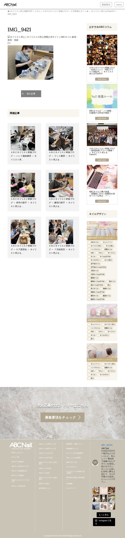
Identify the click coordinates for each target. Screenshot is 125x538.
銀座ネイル (107, 296)
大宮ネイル (94, 271)
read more (102, 79)
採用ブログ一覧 (71, 462)
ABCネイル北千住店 (46, 458)
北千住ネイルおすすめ (98, 267)
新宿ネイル (94, 278)
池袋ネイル (107, 288)
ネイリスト (111, 253)
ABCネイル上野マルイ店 (47, 444)
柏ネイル (112, 281)
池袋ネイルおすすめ (97, 292)
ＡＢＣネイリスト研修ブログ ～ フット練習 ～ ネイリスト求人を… (62, 156)
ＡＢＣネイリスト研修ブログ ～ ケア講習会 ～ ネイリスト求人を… (24, 249)
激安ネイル (94, 296)
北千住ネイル (95, 264)
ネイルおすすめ (105, 256)
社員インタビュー (17, 452)
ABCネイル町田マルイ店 (47, 448)
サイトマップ (70, 488)
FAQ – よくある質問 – (74, 458)
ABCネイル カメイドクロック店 (20, 480)
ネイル (93, 256)
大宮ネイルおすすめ (97, 274)
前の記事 (31, 93)
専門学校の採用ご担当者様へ (75, 478)
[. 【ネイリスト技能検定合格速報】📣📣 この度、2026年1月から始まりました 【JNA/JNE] (103, 490)
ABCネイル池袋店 (17, 475)
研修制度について (72, 448)
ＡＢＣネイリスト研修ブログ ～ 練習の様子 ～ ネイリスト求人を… (62, 202)
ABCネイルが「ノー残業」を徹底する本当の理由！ (101, 112)
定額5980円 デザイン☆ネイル (100, 238)
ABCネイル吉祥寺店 (18, 486)
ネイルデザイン (71, 467)
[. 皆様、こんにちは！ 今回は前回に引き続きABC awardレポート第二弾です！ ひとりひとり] (95, 498)
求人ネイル (94, 288)
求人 (109, 285)
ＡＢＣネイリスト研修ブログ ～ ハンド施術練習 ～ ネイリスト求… (24, 156)
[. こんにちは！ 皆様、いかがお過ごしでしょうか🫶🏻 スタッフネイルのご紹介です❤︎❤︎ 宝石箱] (103, 506)
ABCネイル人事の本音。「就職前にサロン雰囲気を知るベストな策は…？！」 (102, 194)
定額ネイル (108, 249)
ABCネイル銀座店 (17, 461)
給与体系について (45, 488)
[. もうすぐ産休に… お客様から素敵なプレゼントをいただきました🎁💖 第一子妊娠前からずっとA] (111, 506)
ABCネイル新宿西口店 (19, 471)
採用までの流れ (44, 483)
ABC (92, 253)
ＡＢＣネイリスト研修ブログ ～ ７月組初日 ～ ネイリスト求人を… (62, 249)
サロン (100, 253)
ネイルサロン (95, 260)
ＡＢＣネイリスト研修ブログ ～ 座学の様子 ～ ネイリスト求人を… (24, 202)
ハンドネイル (95, 249)
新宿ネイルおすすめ (97, 281)
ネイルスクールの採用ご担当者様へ (75, 472)
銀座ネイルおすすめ (97, 299)
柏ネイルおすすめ (97, 285)
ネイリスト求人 (96, 246)
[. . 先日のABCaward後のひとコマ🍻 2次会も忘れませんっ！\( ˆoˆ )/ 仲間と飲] (111, 490)
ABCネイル (94, 242)
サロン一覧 (15, 457)
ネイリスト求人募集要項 (74, 453)
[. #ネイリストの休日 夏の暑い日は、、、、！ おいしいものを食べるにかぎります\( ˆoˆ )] (95, 490)
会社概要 (69, 483)
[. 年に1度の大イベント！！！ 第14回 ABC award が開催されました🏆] (103, 498)
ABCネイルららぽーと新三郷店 (48, 463)
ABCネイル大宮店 (45, 468)
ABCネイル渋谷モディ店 (19, 466)
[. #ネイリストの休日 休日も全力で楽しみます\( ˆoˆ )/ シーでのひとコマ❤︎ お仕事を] (95, 506)
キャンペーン (107, 242)
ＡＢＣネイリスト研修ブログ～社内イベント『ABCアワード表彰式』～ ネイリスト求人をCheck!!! (102, 71)
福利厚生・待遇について (74, 444)
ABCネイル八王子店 (46, 453)
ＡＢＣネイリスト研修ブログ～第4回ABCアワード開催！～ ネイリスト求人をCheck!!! (102, 151)
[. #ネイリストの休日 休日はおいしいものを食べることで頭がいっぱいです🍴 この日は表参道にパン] (111, 498)
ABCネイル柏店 (44, 473)
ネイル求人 (110, 246)
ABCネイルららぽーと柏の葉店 (48, 478)
